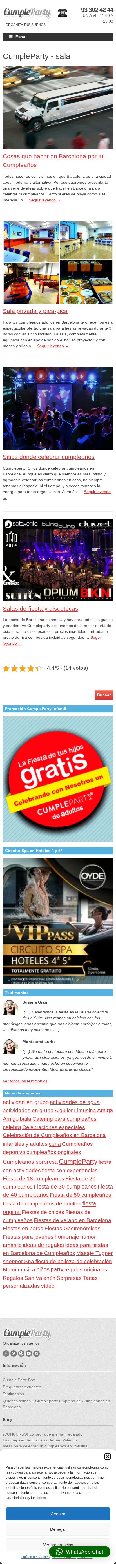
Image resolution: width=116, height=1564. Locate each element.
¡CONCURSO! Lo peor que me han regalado (42, 1434)
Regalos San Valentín (29, 1278)
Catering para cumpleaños (64, 1119)
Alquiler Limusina (75, 1110)
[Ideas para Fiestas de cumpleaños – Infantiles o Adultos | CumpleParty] (27, 13)
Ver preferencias (58, 1544)
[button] (107, 1456)
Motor (10, 1269)
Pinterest (21, 1353)
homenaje (67, 1237)
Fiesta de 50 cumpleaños (80, 1195)
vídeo (48, 1286)
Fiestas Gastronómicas (72, 1228)
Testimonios (13, 1394)
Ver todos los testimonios (25, 1081)
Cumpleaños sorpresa (30, 1162)
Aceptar (58, 1513)
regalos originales (85, 1269)
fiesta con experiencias (70, 1170)
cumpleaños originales (53, 1152)
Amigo (11, 1119)
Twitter (13, 1353)
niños (43, 1269)
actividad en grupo (26, 1102)
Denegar (58, 1529)
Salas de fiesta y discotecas (40, 608)
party (57, 1269)
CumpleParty (78, 1161)
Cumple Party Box (19, 1380)
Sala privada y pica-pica (35, 311)
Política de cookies (35, 1557)
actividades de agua (75, 1102)
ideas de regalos (43, 1245)
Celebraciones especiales (53, 1127)
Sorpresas (69, 1278)
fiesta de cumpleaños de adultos (42, 1204)
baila (25, 1119)
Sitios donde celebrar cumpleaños (49, 456)
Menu (20, 36)
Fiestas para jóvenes (28, 1237)
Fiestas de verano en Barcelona (72, 1220)
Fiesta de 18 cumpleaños (33, 1179)
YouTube (29, 1353)
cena (55, 1144)
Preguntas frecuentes (22, 1387)
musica (26, 1269)
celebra (12, 1127)
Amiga (105, 1110)
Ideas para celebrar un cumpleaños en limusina (45, 1446)
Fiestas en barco (23, 1228)
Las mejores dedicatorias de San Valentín (40, 1440)
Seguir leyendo (45, 200)
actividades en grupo (28, 1110)
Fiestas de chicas (43, 1212)
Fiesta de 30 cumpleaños (65, 1186)
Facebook (6, 1353)
